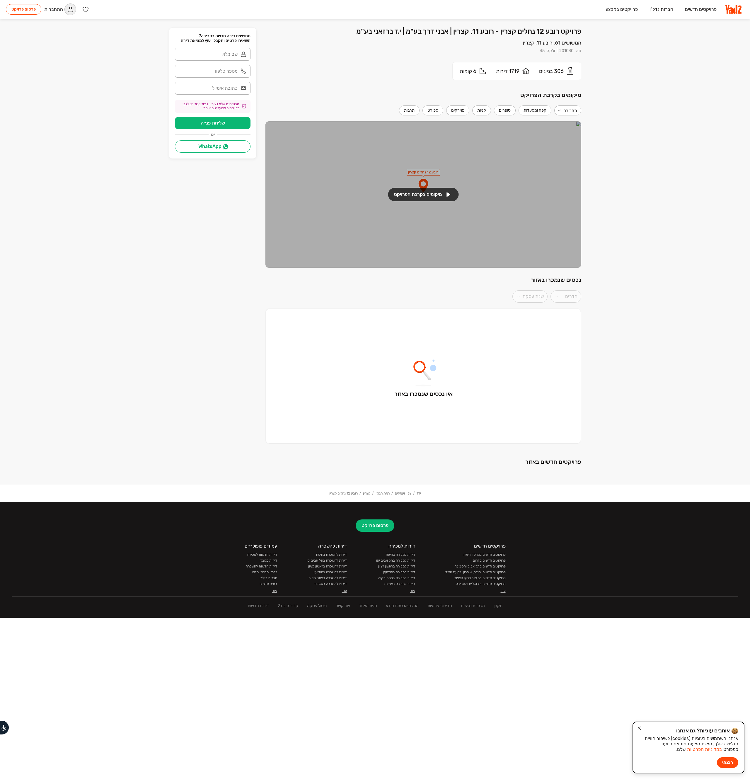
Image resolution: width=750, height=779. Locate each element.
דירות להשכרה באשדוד (330, 584)
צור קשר (343, 605)
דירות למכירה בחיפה (400, 555)
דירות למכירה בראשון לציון (396, 566)
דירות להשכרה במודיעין (330, 572)
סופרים (505, 110)
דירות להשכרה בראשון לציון (327, 566)
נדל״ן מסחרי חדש (264, 572)
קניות (481, 110)
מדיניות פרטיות (439, 605)
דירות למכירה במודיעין (399, 572)
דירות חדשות (258, 605)
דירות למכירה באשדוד (399, 584)
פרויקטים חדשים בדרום (489, 560)
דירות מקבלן (268, 560)
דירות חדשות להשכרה (261, 566)
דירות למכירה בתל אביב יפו (395, 560)
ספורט (432, 110)
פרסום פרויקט (23, 9)
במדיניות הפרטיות (704, 749)
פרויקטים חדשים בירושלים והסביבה (481, 584)
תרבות (409, 110)
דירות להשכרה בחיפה (331, 555)
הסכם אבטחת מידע (402, 605)
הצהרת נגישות (473, 605)
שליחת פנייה (213, 123)
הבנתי (727, 762)
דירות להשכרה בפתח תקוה (327, 578)
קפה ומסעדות (535, 110)
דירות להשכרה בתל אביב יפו (326, 560)
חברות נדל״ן (268, 578)
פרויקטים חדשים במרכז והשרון (484, 555)
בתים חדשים (268, 584)
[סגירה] (639, 728)
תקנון (498, 605)
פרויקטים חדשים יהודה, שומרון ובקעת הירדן (475, 572)
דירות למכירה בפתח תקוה (396, 578)
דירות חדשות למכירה (262, 555)
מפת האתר (368, 605)
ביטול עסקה (317, 605)
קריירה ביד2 (288, 605)
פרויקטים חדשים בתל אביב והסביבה (480, 566)
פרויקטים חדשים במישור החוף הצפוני (480, 578)
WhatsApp (209, 146)
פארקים (457, 110)
